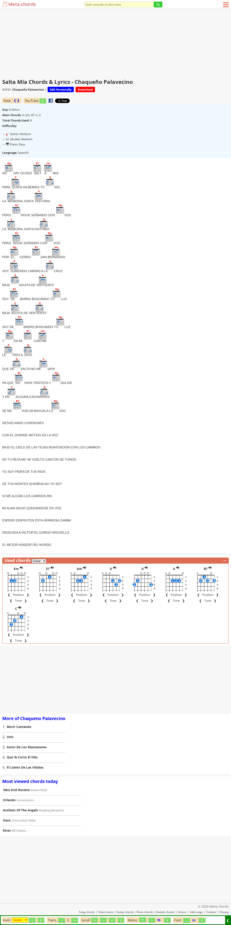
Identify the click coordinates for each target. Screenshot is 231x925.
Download (85, 89)
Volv (10, 737)
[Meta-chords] (5, 4)
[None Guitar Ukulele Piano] (20, 920)
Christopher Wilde (24, 820)
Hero (7, 820)
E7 (48, 569)
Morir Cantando (19, 727)
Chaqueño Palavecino (28, 89)
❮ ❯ (16, 100)
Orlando (9, 800)
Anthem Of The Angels (20, 810)
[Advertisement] (115, 42)
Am (79, 569)
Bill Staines (19, 831)
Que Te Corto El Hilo (22, 757)
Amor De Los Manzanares (26, 747)
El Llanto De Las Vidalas (25, 767)
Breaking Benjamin (51, 810)
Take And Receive (16, 790)
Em (16, 569)
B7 (206, 569)
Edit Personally (61, 89)
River (7, 830)
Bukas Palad (39, 790)
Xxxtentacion (25, 800)
